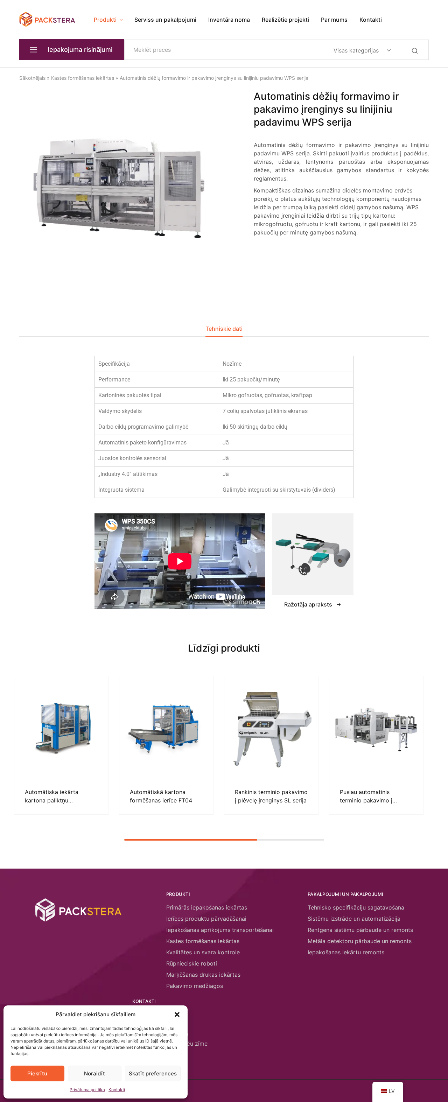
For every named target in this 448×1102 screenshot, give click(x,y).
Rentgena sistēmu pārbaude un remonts (360, 929)
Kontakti (116, 1089)
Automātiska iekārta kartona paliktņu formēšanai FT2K (51, 800)
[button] (177, 1014)
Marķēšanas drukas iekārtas (203, 974)
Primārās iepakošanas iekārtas (206, 907)
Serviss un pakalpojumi (165, 19)
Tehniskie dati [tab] (224, 328)
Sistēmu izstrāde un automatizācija (354, 918)
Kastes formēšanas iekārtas (82, 78)
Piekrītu (37, 1073)
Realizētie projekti (285, 19)
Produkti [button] (105, 19)
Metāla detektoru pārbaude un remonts (360, 941)
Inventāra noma (229, 19)
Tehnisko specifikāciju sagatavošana (356, 907)
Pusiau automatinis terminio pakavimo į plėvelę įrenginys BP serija (374, 800)
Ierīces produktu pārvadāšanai (206, 918)
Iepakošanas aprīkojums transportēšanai (220, 929)
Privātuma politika (87, 1089)
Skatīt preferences (153, 1073)
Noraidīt (94, 1073)
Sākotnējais (32, 78)
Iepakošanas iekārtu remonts (346, 952)
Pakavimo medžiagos (194, 985)
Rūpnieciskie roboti (191, 963)
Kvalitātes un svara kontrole (203, 952)
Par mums (334, 19)
